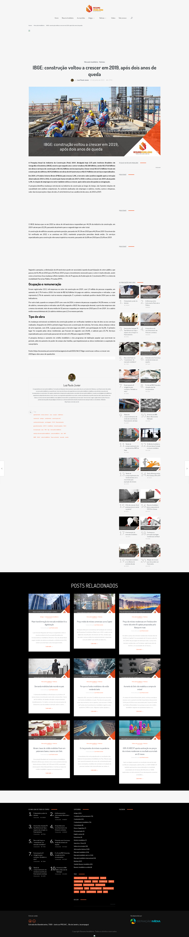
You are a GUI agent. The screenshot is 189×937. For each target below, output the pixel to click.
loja (48, 429)
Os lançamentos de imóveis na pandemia (94, 748)
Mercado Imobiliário (39, 25)
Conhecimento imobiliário (51, 617)
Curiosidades (77, 825)
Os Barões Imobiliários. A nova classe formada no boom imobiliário (153, 446)
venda (66, 437)
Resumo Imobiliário (68, 18)
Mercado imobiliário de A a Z (82, 855)
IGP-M (45, 426)
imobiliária (50, 426)
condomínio (48, 418)
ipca (42, 429)
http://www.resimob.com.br (72, 402)
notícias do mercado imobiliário (41, 433)
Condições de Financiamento (82, 816)
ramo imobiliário (55, 433)
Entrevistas (77, 837)
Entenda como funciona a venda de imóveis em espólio (152, 360)
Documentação (78, 831)
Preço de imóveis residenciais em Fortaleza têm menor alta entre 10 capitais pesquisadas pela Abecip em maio (140, 624)
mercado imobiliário (55, 429)
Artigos (90, 18)
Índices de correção (137, 743)
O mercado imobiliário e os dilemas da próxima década (132, 562)
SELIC (38, 437)
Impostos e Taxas (79, 843)
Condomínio (77, 819)
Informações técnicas (80, 849)
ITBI (45, 429)
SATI (65, 433)
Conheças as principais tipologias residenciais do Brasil (153, 534)
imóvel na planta (58, 426)
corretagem (48, 422)
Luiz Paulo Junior (83, 80)
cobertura (60, 414)
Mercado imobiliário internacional (83, 858)
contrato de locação (38, 422)
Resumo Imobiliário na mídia (82, 867)
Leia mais (49, 646)
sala (62, 433)
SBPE (34, 437)
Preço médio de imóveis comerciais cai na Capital (94, 621)
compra (42, 418)
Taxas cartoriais (55, 437)
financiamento (60, 422)
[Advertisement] (94, 46)
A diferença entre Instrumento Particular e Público (152, 303)
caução (55, 414)
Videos (113, 18)
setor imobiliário (45, 437)
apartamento (36, 414)
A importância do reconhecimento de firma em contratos (151, 330)
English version (78, 834)
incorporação (36, 429)
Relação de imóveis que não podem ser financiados (153, 562)
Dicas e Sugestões (79, 828)
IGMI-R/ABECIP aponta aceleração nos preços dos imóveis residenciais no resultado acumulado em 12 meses (139, 751)
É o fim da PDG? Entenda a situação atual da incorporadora (152, 387)
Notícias (102, 18)
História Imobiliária (79, 840)
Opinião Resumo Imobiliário (82, 864)
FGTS (53, 422)
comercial (36, 418)
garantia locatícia (37, 426)
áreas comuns (45, 414)
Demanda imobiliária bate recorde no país (49, 686)
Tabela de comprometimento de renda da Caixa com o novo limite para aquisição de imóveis (131, 478)
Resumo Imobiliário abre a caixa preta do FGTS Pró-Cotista (153, 507)
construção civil (56, 418)
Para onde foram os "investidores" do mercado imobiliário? (130, 360)
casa (51, 414)
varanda (62, 437)
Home (56, 18)
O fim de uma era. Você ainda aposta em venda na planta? (132, 507)
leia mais (49, 601)
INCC (64, 426)
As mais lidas (81, 18)
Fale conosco (122, 18)
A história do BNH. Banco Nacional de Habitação (152, 417)
